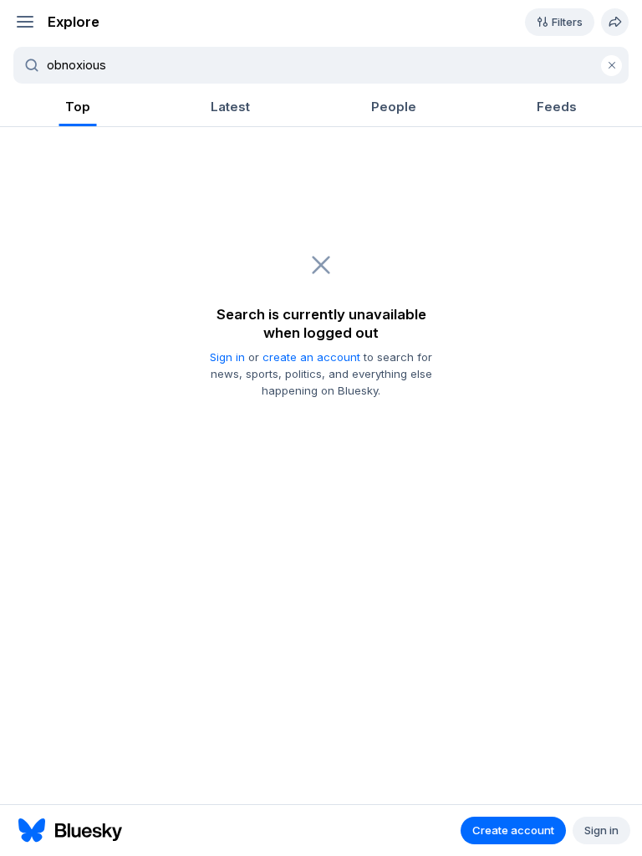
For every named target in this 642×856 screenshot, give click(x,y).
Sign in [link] (227, 357)
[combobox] (331, 65)
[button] (24, 22)
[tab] (77, 108)
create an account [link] (311, 357)
